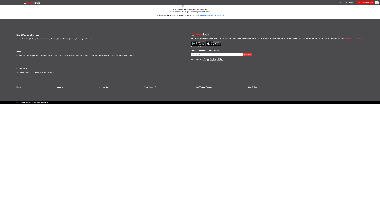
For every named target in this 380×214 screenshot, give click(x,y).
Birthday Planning (76, 39)
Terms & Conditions (90, 55)
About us (60, 87)
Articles (35, 55)
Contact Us (114, 55)
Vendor (157, 87)
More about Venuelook (354, 38)
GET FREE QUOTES (365, 2)
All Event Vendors (22, 39)
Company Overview (46, 55)
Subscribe (247, 54)
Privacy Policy (104, 55)
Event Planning (63, 39)
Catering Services (36, 39)
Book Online (59, 55)
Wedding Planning (50, 39)
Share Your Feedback (127, 55)
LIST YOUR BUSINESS (347, 2)
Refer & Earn (252, 87)
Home (18, 87)
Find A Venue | (149, 87)
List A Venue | (201, 87)
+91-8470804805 (24, 72)
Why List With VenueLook (74, 55)
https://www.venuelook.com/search (212, 16)
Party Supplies (89, 39)
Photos (29, 55)
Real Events (20, 55)
